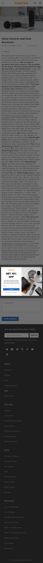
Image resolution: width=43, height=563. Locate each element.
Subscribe (11, 289)
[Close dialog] (41, 268)
